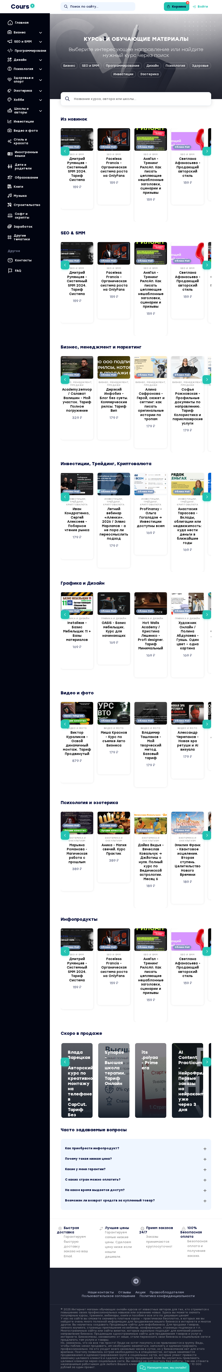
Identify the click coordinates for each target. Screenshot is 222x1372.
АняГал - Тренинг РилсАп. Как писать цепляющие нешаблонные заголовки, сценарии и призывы (150, 176)
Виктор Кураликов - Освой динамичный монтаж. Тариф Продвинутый (77, 743)
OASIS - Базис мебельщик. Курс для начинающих (114, 629)
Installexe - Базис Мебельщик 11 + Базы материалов (77, 631)
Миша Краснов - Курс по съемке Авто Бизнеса (114, 739)
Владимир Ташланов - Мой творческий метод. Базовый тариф (150, 745)
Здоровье (200, 66)
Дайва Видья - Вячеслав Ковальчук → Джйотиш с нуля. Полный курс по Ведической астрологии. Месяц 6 (151, 862)
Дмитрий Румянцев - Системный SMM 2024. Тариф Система (77, 169)
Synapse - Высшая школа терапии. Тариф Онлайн (114, 1068)
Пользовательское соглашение (108, 1296)
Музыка (20, 196)
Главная (22, 23)
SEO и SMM (90, 66)
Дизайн (152, 66)
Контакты (23, 260)
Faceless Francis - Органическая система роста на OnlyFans (113, 167)
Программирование (122, 66)
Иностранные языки (26, 154)
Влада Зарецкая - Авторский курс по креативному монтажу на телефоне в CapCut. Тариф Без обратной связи (77, 1089)
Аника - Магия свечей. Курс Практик (113, 849)
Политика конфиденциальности (167, 1296)
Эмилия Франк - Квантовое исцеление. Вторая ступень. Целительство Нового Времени (188, 860)
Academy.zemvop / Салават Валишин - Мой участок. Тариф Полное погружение (77, 400)
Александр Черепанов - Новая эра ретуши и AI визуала (187, 741)
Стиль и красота (21, 141)
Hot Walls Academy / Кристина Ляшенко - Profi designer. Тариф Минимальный (150, 635)
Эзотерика (149, 74)
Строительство (27, 205)
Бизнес (69, 66)
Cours (22, 6)
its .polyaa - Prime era (150, 1060)
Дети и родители (23, 166)
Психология (175, 66)
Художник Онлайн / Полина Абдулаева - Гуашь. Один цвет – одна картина (187, 635)
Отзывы (124, 1292)
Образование (26, 177)
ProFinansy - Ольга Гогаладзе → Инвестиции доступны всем (151, 517)
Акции (140, 1292)
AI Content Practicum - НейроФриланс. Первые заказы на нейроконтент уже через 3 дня (187, 1081)
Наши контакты (101, 1292)
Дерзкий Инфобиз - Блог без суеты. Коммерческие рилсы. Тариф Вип (114, 400)
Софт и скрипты (22, 215)
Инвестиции (24, 121)
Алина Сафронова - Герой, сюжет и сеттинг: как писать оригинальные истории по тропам (151, 404)
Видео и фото (26, 131)
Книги (18, 187)
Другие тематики (22, 237)
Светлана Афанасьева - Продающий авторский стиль (187, 167)
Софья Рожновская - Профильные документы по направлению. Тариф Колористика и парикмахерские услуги (188, 406)
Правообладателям (167, 1292)
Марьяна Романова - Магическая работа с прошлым (77, 853)
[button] (65, 151)
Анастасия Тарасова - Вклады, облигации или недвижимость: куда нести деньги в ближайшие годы (187, 526)
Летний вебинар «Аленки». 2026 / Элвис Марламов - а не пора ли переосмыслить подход (114, 524)
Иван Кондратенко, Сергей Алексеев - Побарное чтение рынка (77, 519)
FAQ (18, 271)
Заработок (23, 227)
